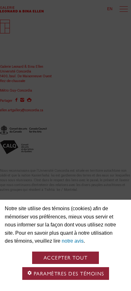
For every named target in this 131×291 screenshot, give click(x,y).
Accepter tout (66, 258)
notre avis (73, 241)
